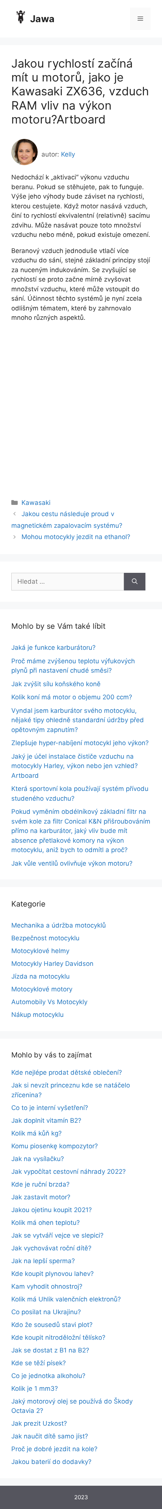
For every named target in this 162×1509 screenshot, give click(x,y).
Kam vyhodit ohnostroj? (47, 1286)
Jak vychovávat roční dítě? (51, 1248)
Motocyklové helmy (40, 951)
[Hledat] (134, 582)
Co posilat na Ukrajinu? (46, 1312)
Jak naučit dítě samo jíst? (49, 1436)
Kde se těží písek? (38, 1363)
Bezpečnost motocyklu (45, 938)
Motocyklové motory (41, 989)
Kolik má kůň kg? (36, 1133)
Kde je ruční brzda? (40, 1184)
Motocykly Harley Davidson (52, 963)
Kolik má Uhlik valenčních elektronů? (66, 1299)
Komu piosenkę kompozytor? (54, 1146)
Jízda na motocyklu (40, 976)
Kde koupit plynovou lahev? (52, 1273)
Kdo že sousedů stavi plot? (52, 1324)
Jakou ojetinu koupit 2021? (51, 1210)
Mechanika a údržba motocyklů (58, 925)
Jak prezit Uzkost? (39, 1423)
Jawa (42, 18)
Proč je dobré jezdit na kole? (54, 1449)
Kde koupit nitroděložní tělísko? (58, 1337)
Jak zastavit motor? (40, 1197)
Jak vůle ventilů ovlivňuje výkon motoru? (72, 863)
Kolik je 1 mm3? (34, 1388)
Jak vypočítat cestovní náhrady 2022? (68, 1171)
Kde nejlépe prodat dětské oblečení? (66, 1072)
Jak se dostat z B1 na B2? (50, 1350)
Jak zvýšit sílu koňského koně (56, 684)
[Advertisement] (81, 403)
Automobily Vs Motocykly (49, 1002)
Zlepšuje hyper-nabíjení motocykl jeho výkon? (80, 743)
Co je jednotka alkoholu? (48, 1375)
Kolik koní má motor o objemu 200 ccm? (71, 697)
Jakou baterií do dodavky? (51, 1461)
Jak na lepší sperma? (43, 1261)
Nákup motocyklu (37, 1014)
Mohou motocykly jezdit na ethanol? (75, 537)
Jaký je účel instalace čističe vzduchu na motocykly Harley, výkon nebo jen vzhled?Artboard (74, 766)
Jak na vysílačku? (37, 1159)
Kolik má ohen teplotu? (45, 1222)
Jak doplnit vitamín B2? (46, 1120)
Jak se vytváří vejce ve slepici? (57, 1235)
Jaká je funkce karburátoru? (53, 647)
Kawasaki (35, 502)
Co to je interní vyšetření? (49, 1107)
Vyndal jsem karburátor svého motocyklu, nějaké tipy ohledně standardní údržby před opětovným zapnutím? (77, 720)
